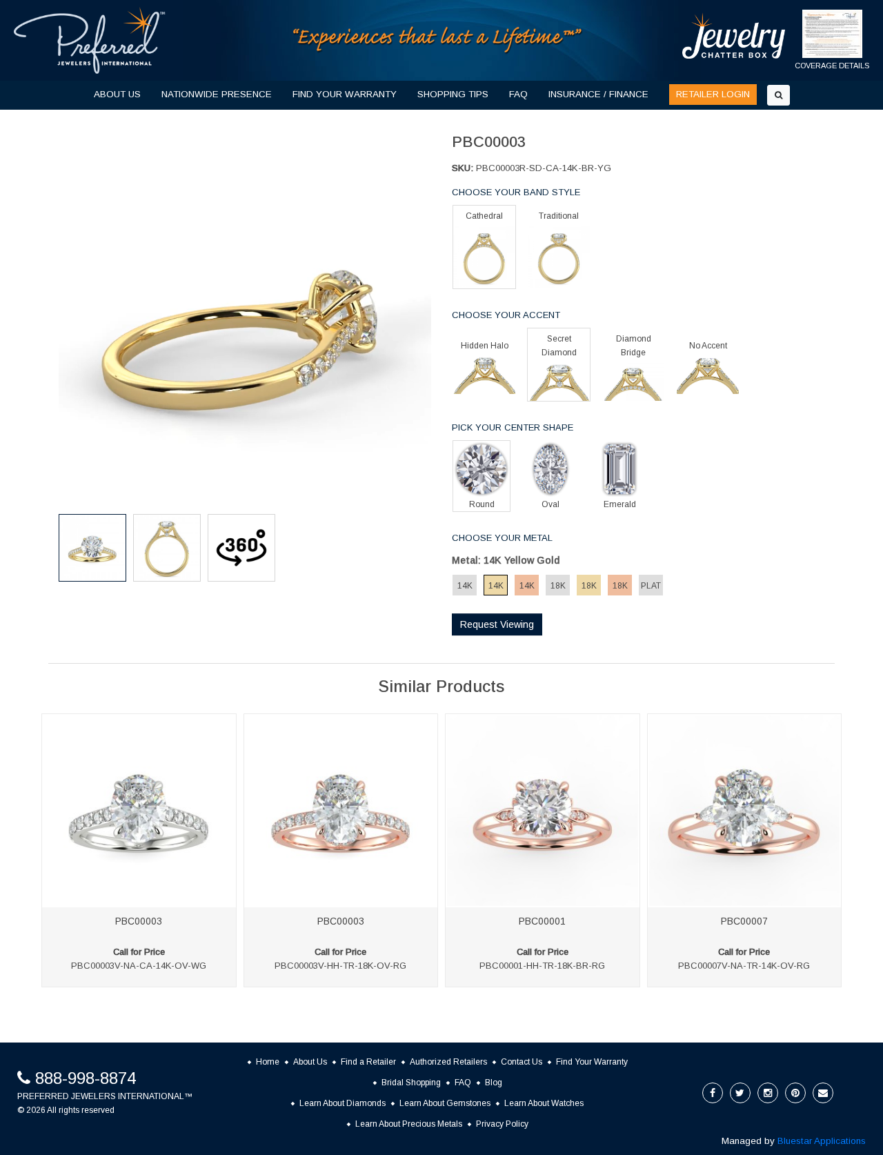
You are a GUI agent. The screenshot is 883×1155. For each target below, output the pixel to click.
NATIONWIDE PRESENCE (216, 94)
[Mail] (823, 1093)
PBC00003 (138, 921)
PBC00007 (744, 921)
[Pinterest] (795, 1093)
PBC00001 (542, 921)
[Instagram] (767, 1093)
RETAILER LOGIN (713, 94)
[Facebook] (712, 1093)
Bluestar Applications (821, 1141)
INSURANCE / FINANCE (598, 94)
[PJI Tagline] (438, 39)
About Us (310, 1062)
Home (267, 1062)
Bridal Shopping (411, 1082)
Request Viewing (497, 624)
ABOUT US (117, 94)
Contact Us (521, 1062)
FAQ (518, 94)
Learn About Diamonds (342, 1103)
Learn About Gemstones (444, 1103)
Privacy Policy (502, 1124)
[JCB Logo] (734, 35)
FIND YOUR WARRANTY (344, 94)
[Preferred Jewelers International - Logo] (90, 40)
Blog (493, 1082)
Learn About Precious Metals (408, 1124)
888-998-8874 (85, 1078)
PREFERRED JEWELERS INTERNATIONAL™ (104, 1096)
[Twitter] (740, 1093)
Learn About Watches (544, 1103)
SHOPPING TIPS (452, 94)
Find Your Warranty (592, 1062)
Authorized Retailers (448, 1062)
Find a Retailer (368, 1062)
